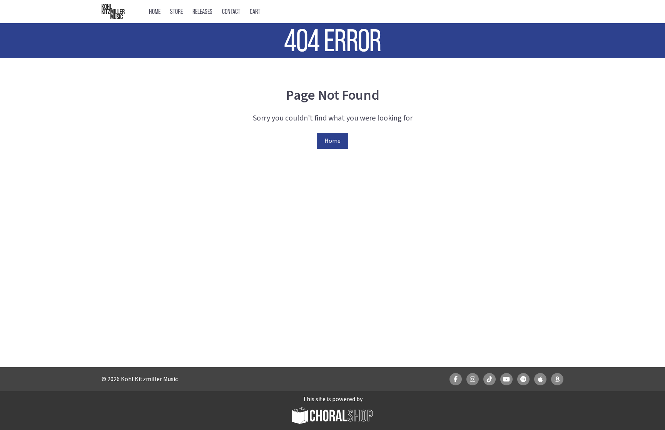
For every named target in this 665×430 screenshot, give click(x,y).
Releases (202, 11)
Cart (255, 11)
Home (154, 11)
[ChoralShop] (332, 416)
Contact (231, 11)
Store (176, 11)
